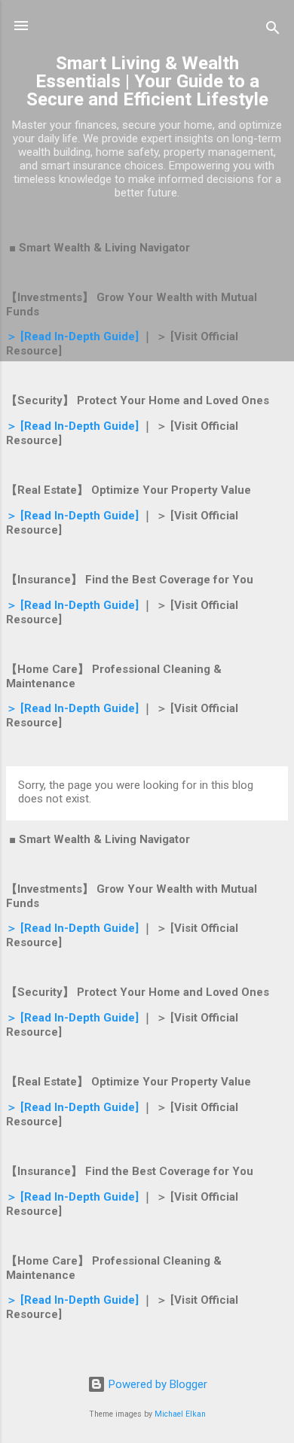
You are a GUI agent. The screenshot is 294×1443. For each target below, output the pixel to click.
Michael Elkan (180, 1414)
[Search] (273, 30)
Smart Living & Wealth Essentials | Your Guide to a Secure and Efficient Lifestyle (147, 81)
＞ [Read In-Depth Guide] (72, 336)
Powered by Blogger (156, 1384)
